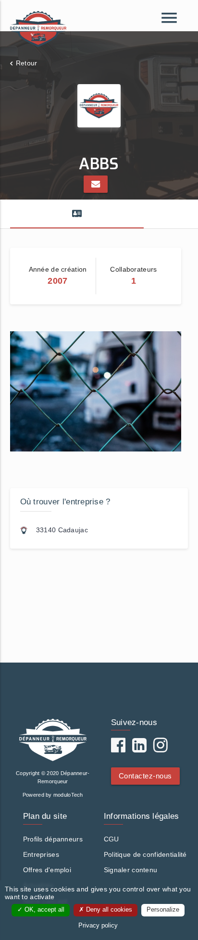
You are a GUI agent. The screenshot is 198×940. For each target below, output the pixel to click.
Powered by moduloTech (53, 795)
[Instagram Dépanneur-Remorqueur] (160, 748)
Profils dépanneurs (53, 839)
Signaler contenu (130, 870)
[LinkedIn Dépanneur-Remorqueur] (139, 748)
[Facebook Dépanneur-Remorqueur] (118, 748)
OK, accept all (43, 909)
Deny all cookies (108, 909)
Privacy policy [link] (98, 925)
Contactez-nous (145, 776)
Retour (26, 63)
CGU (111, 839)
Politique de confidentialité (145, 854)
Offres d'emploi (47, 870)
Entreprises (41, 854)
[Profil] (77, 214)
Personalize (163, 909)
